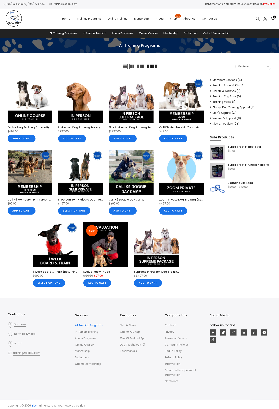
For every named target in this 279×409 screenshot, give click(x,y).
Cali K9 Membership (216, 33)
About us (189, 19)
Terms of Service (176, 338)
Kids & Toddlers (226, 124)
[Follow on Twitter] (223, 332)
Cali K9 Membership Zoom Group (182, 127)
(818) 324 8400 (15, 4)
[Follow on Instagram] (233, 332)
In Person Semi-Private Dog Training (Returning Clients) (96, 199)
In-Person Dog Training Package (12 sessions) (90, 127)
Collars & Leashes (227, 91)
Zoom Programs (122, 33)
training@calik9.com (26, 353)
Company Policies (176, 345)
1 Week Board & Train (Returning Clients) (61, 272)
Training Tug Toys (227, 96)
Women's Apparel (227, 118)
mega (160, 19)
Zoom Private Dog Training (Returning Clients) (191, 199)
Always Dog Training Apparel (234, 107)
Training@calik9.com (64, 4)
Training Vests (224, 102)
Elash (83, 405)
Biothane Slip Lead (240, 183)
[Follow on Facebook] (213, 332)
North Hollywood (24, 334)
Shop (175, 18)
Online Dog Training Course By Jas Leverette (38, 127)
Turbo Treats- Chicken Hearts (248, 165)
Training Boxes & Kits (229, 85)
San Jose (20, 324)
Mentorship (141, 19)
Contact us (209, 19)
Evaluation (191, 33)
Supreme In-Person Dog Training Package (163, 272)
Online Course (148, 33)
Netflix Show (128, 325)
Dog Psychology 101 (132, 345)
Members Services (227, 80)
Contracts (171, 381)
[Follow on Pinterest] (254, 332)
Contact (170, 325)
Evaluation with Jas (96, 272)
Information (172, 364)
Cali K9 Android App (133, 338)
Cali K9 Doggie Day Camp (126, 199)
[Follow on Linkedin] (243, 332)
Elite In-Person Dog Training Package (134, 127)
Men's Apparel (225, 113)
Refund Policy (174, 357)
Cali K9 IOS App (130, 332)
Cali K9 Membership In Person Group (33, 199)
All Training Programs (63, 33)
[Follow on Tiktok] (213, 340)
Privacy (169, 332)
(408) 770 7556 (36, 4)
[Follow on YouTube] (264, 332)
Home (66, 19)
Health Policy (173, 351)
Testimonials (128, 351)
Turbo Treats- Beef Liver (244, 147)
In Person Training (94, 33)
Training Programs (89, 19)
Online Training (118, 19)
